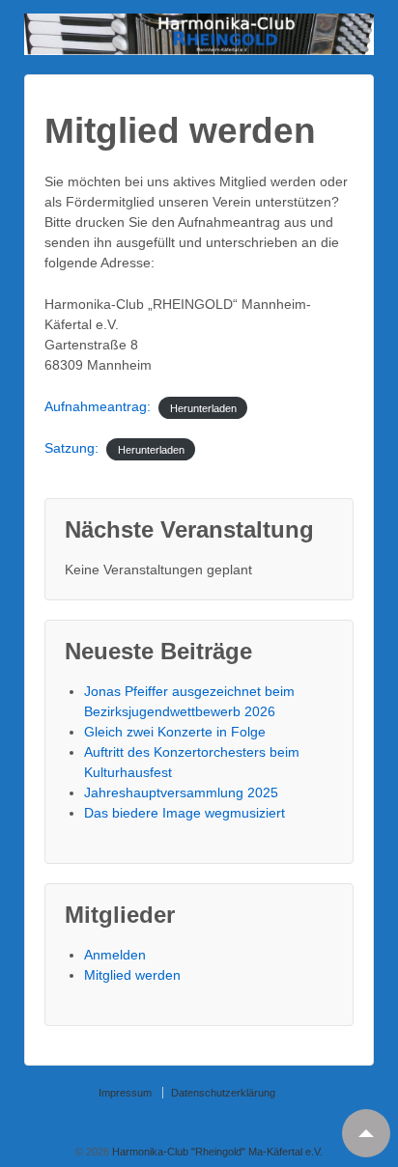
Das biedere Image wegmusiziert (184, 812)
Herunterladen (203, 407)
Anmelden (115, 954)
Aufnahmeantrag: (97, 406)
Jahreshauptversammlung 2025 (181, 792)
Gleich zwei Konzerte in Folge (175, 731)
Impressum (125, 1092)
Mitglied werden (132, 975)
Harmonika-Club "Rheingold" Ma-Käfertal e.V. (216, 1151)
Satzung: (71, 448)
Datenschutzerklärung (223, 1092)
